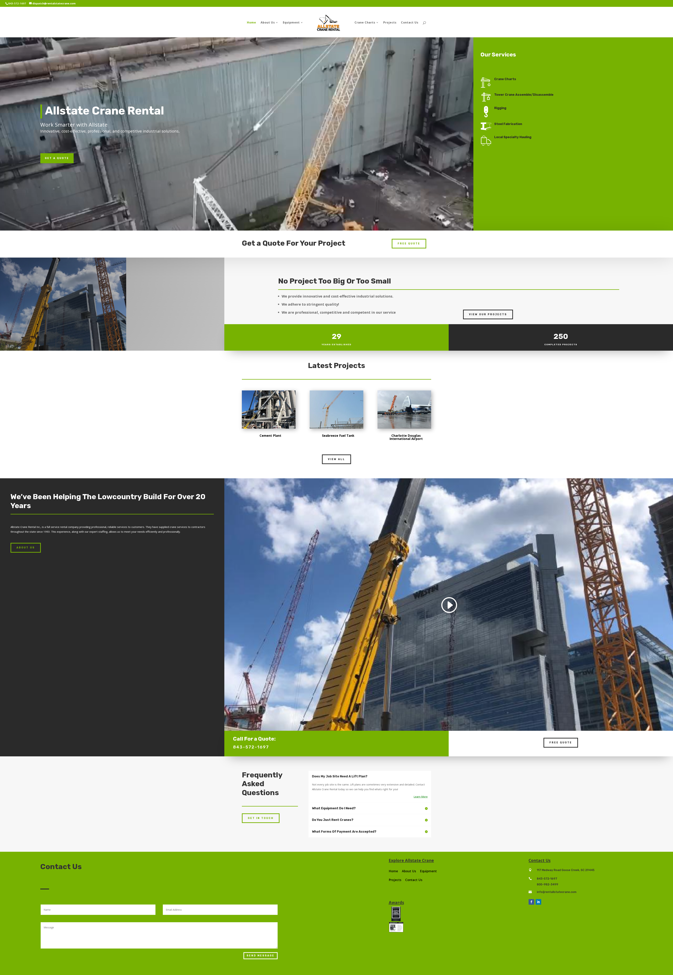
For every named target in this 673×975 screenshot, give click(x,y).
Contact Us (409, 22)
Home (251, 22)
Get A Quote (57, 158)
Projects (389, 22)
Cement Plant (270, 435)
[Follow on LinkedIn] (538, 902)
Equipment (291, 22)
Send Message (260, 955)
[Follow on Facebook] (531, 902)
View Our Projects (488, 314)
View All (336, 459)
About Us (268, 22)
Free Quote (409, 243)
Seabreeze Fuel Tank (338, 435)
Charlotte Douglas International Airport (406, 437)
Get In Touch (261, 818)
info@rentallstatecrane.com (556, 892)
